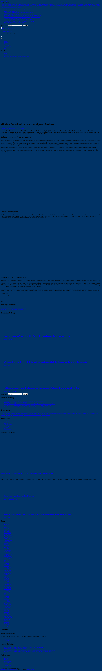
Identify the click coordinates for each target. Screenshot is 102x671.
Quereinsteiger (15, 415)
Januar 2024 (7, 569)
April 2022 (6, 597)
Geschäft (64, 413)
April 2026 (6, 530)
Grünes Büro (68, 413)
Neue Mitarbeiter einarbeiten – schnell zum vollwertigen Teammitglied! (22, 17)
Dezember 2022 (8, 587)
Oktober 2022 (7, 589)
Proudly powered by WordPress (9, 669)
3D (1, 413)
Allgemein (6, 42)
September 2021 (8, 606)
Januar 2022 (7, 602)
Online (97, 413)
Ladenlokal (80, 413)
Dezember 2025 (8, 535)
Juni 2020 (6, 622)
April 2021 (6, 612)
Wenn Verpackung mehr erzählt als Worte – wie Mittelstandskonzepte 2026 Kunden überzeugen (66, 4)
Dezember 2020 (8, 616)
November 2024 (8, 554)
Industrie (73, 413)
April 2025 (6, 547)
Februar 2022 (7, 600)
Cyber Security (46, 413)
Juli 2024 (6, 560)
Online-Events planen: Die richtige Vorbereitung (16, 18)
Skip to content (4, 1)
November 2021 (8, 603)
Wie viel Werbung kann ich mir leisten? (14, 22)
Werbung (43, 415)
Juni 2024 (6, 561)
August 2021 (7, 607)
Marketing (6, 45)
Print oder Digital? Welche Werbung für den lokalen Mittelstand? (20, 20)
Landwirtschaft (85, 413)
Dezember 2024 (8, 553)
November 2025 (8, 537)
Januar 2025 (7, 551)
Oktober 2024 (7, 556)
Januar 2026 (7, 534)
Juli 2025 (6, 543)
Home (5, 41)
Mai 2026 (6, 528)
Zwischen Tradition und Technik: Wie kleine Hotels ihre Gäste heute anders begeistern (54, 5)
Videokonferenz (38, 415)
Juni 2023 (6, 579)
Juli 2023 (6, 577)
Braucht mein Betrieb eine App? (12, 11)
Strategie (28, 415)
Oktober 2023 (7, 573)
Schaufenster (20, 415)
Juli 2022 (6, 593)
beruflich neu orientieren (20, 413)
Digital (50, 413)
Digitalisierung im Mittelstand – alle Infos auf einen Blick (18, 12)
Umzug (33, 415)
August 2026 (7, 524)
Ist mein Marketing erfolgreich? (12, 14)
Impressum (6, 640)
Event (53, 413)
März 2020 (6, 626)
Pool (6, 415)
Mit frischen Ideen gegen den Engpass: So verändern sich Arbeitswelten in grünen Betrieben (41, 388)
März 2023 (6, 583)
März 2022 (6, 599)
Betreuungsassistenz (33, 413)
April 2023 (6, 581)
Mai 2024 (6, 563)
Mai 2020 (6, 623)
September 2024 (8, 557)
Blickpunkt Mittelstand (6, 31)
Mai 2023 (6, 580)
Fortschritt (60, 413)
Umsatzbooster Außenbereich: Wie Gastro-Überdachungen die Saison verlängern (21, 4)
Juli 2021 (6, 609)
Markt (90, 413)
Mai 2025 (6, 546)
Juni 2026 (6, 527)
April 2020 (6, 625)
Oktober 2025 (7, 538)
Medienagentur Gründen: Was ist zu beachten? (12, 309)
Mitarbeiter (93, 413)
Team (31, 415)
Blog (5, 48)
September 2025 (8, 540)
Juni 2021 (6, 610)
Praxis (9, 415)
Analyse (3, 413)
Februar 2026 (7, 533)
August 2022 (7, 591)
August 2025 (7, 541)
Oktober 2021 (7, 604)
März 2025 (6, 548)
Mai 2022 (6, 596)
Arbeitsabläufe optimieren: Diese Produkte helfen (16, 9)
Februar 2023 (7, 584)
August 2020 (7, 619)
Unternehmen (7, 46)
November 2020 (8, 617)
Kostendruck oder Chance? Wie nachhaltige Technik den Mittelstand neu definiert (24, 406)
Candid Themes (30, 669)
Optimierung (3, 415)
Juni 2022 (6, 594)
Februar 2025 (7, 550)
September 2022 (8, 590)
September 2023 (8, 574)
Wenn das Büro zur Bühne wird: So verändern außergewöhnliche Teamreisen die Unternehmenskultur (46, 362)
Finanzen (56, 413)
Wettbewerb (48, 415)
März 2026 (6, 531)
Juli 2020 (6, 620)
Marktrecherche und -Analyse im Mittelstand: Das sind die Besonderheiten (22, 15)
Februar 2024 (7, 567)
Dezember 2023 (8, 570)
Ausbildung (13, 413)
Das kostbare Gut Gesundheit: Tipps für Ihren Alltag (14, 308)
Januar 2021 (7, 614)
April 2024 (6, 564)
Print (11, 415)
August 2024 (7, 558)
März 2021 (6, 613)
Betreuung (27, 413)
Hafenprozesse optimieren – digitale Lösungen (15, 402)
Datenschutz (7, 639)
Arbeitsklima (8, 413)
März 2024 (6, 566)
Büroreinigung (40, 413)
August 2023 (7, 576)
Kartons (76, 413)
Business (6, 44)
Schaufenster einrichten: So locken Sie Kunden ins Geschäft (19, 21)
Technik (6, 427)
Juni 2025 (6, 544)
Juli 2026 (6, 525)
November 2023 (8, 571)
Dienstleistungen (8, 424)
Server (25, 415)
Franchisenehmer (5, 145)
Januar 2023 (7, 586)
